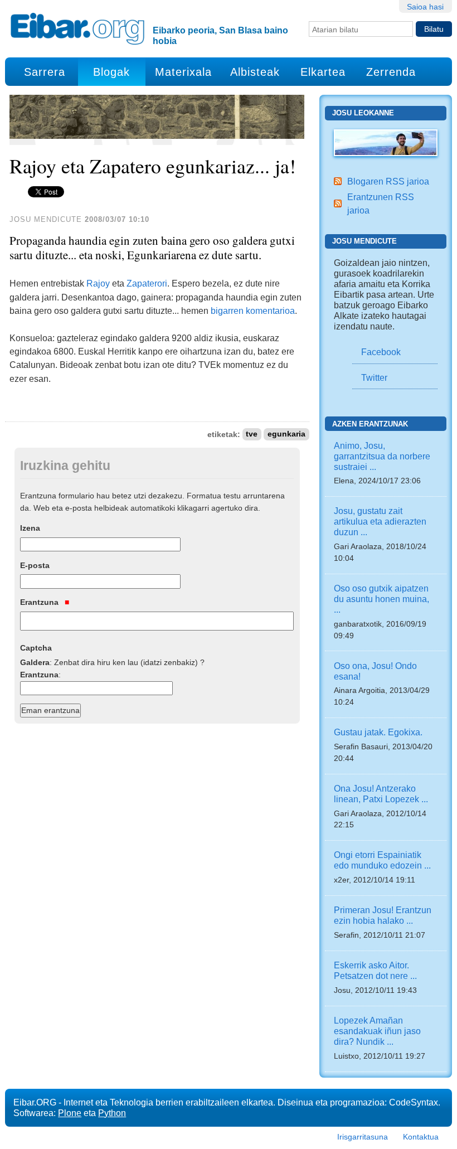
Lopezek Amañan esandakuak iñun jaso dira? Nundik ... (377, 1030)
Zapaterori (147, 283)
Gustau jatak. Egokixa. (378, 732)
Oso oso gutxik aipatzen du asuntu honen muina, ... (381, 598)
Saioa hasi (425, 6)
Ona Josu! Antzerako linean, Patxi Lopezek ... (381, 793)
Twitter (374, 377)
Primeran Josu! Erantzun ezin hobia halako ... (382, 915)
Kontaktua (421, 1136)
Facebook (381, 352)
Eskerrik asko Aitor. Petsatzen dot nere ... (375, 970)
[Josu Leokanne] (385, 142)
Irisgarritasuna (362, 1136)
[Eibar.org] (77, 28)
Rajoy (98, 283)
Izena (30, 527)
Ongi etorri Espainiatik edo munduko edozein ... (382, 860)
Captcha (36, 647)
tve (251, 434)
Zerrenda (391, 72)
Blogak (111, 72)
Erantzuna (40, 602)
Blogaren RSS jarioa (388, 181)
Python (112, 1113)
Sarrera (44, 72)
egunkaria (286, 434)
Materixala (183, 72)
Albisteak (255, 72)
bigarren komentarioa (253, 311)
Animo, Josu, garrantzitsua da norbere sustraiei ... (382, 456)
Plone (69, 1113)
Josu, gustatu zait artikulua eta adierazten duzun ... (380, 521)
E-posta (35, 565)
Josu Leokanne (363, 113)
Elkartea (323, 72)
